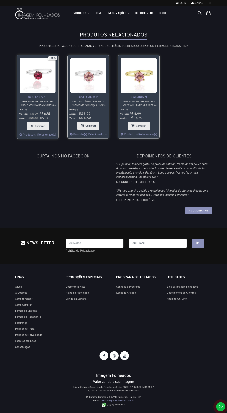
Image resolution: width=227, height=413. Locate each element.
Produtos (79, 13)
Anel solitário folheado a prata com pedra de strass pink (37, 103)
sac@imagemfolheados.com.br (117, 400)
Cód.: (37, 97)
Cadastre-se (203, 3)
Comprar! (41, 125)
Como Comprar (23, 305)
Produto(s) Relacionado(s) (39, 135)
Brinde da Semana (76, 299)
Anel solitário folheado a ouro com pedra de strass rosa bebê (139, 103)
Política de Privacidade (80, 251)
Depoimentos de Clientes (181, 293)
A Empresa (21, 293)
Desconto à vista (75, 287)
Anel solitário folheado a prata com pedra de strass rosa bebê (88, 103)
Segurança (21, 323)
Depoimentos (144, 13)
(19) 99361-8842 (115, 404)
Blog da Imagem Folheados (182, 287)
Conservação (22, 347)
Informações (117, 13)
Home (98, 13)
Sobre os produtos (25, 341)
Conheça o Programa (128, 287)
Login (182, 3)
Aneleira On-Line (177, 299)
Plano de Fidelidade (77, 293)
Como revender (23, 299)
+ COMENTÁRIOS (198, 210)
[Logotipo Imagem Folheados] (37, 13)
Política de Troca (25, 329)
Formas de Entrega (26, 311)
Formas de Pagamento (28, 317)
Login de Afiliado (126, 293)
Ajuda (18, 287)
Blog (162, 13)
